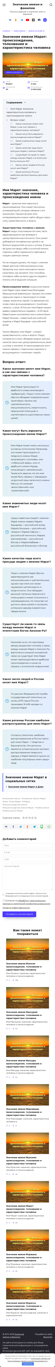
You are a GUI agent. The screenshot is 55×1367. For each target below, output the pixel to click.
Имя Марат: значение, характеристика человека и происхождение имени (21, 112)
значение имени (12, 798)
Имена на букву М (14, 72)
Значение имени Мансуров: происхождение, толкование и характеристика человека (24, 1015)
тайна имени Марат (13, 811)
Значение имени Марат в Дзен (25, 787)
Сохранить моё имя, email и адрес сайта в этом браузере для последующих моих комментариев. (27, 894)
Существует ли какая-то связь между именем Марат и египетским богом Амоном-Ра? (28, 158)
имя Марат (16, 801)
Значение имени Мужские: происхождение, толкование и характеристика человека (24, 1160)
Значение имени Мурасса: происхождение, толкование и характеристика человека (24, 1306)
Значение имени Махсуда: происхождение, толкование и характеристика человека (24, 1063)
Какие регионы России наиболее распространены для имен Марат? (29, 175)
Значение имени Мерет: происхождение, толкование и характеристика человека (24, 1209)
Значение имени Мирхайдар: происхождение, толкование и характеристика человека (24, 1112)
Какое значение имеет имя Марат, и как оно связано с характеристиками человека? (26, 127)
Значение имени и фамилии (27, 6)
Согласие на (26, 902)
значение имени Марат (34, 798)
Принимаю (28, 1364)
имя (6, 801)
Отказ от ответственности (16, 908)
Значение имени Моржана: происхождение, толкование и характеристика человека (24, 1257)
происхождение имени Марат (19, 808)
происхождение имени (15, 805)
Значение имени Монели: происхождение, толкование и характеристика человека (24, 966)
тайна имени (43, 808)
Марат (27, 801)
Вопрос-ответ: (17, 120)
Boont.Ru (47, 1337)
